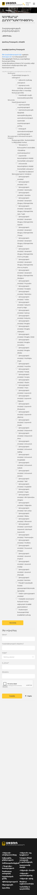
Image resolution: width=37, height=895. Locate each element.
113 (27, 5)
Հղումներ (6, 888)
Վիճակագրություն (10, 882)
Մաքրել (29, 696)
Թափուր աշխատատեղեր (27, 883)
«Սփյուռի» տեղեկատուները (9, 854)
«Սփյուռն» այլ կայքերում (26, 854)
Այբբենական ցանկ (7, 877)
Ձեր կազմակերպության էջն (11, 54)
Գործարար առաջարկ (7, 872)
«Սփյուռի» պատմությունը (26, 874)
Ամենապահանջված (10, 863)
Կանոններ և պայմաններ (25, 888)
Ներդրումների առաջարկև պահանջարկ (26, 860)
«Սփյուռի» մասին (27, 870)
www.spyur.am (7, 57)
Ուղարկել (12, 696)
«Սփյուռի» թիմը (26, 878)
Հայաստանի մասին (25, 866)
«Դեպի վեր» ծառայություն (8, 867)
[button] (18, 657)
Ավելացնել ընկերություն (7, 859)
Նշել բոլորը (12, 622)
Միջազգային (7, 885)
